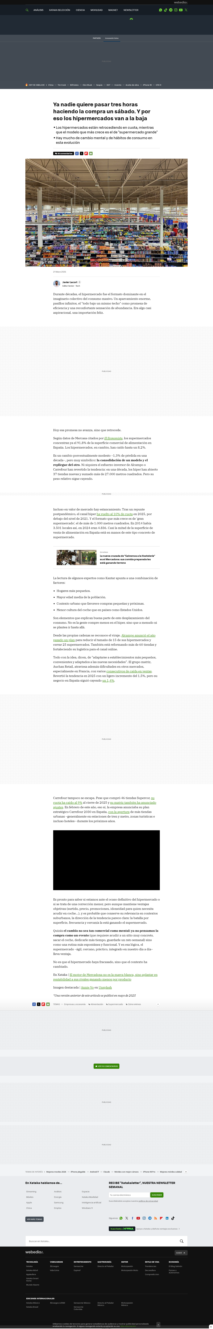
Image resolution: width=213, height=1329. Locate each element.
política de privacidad (148, 1201)
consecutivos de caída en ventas (129, 671)
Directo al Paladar (106, 1266)
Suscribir (157, 1194)
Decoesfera (150, 1270)
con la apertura (119, 812)
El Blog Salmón (175, 1266)
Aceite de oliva (132, 84)
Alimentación (97, 1004)
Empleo (57, 1207)
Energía (57, 1196)
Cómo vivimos (134, 1004)
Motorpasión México (127, 1303)
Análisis (58, 1191)
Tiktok (165, 10)
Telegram (170, 10)
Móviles (29, 1196)
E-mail (91, 153)
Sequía (99, 84)
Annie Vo (87, 987)
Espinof (77, 1270)
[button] (71, 282)
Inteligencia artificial (91, 1202)
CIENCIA (80, 10)
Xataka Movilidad (90, 1196)
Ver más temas (34, 1219)
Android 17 (94, 1171)
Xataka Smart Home (32, 1279)
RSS (155, 1217)
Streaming (31, 1191)
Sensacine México (82, 1302)
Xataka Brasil (32, 1306)
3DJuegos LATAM (57, 1302)
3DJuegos (54, 1266)
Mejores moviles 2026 (56, 1171)
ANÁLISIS (38, 10)
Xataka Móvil (32, 1270)
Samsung (58, 1202)
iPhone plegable (78, 1171)
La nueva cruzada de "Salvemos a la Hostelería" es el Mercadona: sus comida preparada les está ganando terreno (127, 559)
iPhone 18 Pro (149, 1171)
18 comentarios (65, 153)
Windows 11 (87, 1207)
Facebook (77, 153)
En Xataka (104, 552)
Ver (108, 1066)
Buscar (181, 1241)
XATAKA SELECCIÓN (59, 10)
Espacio (85, 1191)
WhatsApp (160, 10)
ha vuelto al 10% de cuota (115, 514)
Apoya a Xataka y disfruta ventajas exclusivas (157, 1229)
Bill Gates (74, 84)
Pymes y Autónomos (174, 1271)
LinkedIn (167, 1217)
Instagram (176, 10)
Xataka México (33, 1302)
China (50, 84)
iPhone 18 (147, 84)
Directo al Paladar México (106, 1303)
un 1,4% (108, 680)
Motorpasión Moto (129, 1270)
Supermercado (115, 1004)
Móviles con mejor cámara (126, 1171)
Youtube (181, 10)
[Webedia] (181, 2)
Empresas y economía (74, 1004)
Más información (128, 1326)
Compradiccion (152, 1274)
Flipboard (86, 153)
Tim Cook (62, 84)
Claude (106, 1171)
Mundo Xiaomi (32, 1284)
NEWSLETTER (131, 10)
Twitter (186, 10)
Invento (117, 84)
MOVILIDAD (97, 10)
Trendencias (150, 1266)
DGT (108, 84)
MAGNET (113, 10)
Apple (29, 1202)
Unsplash (105, 987)
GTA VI (158, 84)
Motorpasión (127, 1266)
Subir (179, 1252)
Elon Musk (87, 84)
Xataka (29, 1266)
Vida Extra (54, 1270)
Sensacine (78, 1266)
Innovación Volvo (112, 38)
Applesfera (31, 1274)
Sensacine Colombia (78, 1307)
